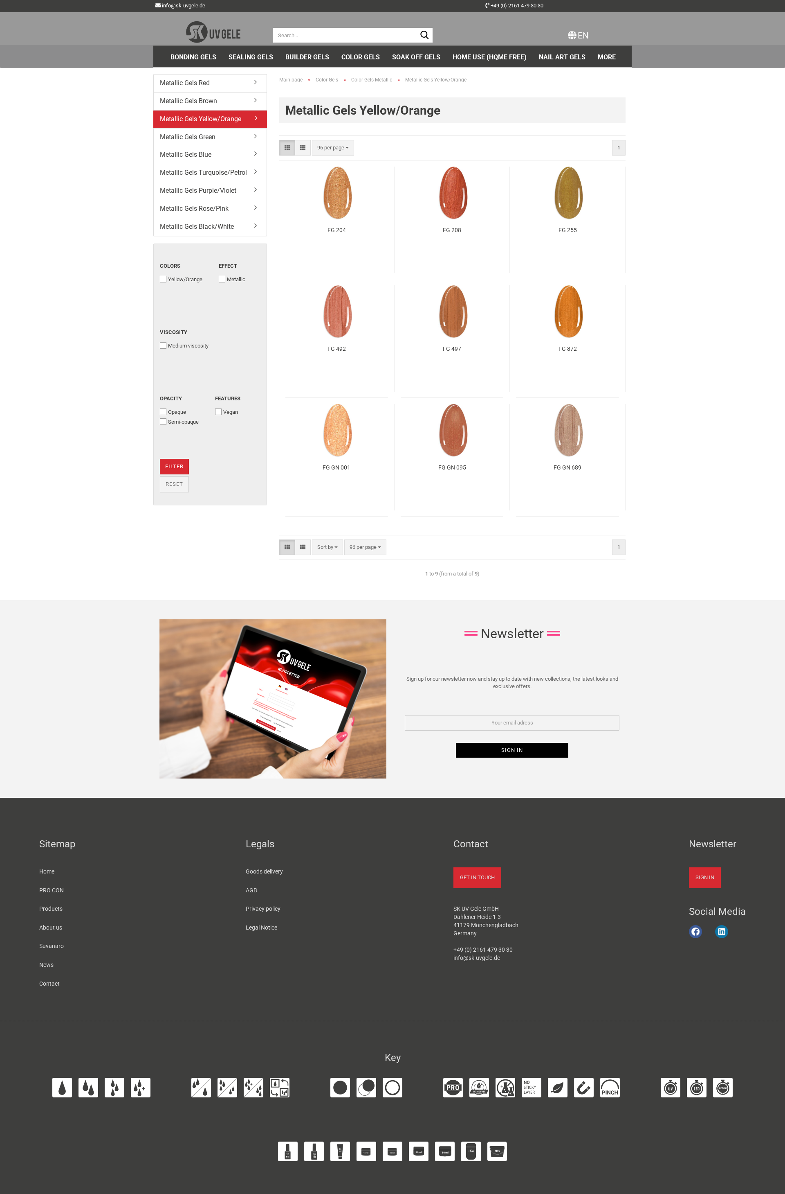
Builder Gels (307, 57)
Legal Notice (261, 927)
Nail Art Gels (562, 57)
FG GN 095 (452, 467)
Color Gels (360, 57)
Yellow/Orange (185, 279)
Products (51, 908)
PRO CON (51, 890)
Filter (174, 466)
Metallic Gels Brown (188, 101)
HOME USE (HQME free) (490, 57)
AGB (251, 890)
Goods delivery (264, 871)
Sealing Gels (251, 57)
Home (46, 871)
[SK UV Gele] (213, 28)
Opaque (177, 412)
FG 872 (567, 348)
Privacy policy (263, 908)
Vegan (230, 412)
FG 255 (567, 230)
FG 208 (452, 230)
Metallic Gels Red (185, 83)
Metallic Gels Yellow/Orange (200, 119)
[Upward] (768, 1183)
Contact (49, 983)
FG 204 (336, 230)
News (46, 965)
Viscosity (173, 332)
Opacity (171, 398)
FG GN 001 (336, 467)
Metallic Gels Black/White (197, 226)
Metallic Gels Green (187, 137)
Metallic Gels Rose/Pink (194, 208)
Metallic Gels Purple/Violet (198, 190)
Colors (170, 266)
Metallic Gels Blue (185, 154)
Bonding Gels (193, 57)
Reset (174, 484)
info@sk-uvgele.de (183, 5)
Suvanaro (51, 946)
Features (227, 398)
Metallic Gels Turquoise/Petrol (203, 172)
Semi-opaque (183, 422)
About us (50, 927)
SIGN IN (704, 877)
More (607, 57)
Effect (228, 266)
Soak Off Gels (416, 57)
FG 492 (336, 348)
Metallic (236, 279)
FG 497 (452, 348)
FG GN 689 (567, 467)
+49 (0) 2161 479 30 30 (517, 5)
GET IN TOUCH (477, 877)
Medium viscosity (188, 346)
